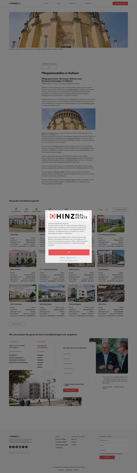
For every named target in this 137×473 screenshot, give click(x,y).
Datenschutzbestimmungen (71, 260)
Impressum (61, 260)
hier (71, 243)
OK (69, 252)
